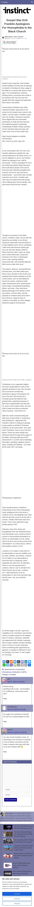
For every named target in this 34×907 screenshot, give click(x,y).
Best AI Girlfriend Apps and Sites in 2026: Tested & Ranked (21, 865)
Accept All (17, 894)
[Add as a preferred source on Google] (9, 42)
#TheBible (12, 674)
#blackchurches (10, 669)
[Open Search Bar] (32, 2)
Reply (5, 698)
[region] (17, 891)
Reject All (17, 903)
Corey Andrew (18, 36)
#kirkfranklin (16, 672)
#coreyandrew (20, 669)
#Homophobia (6, 672)
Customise (17, 898)
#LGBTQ (23, 672)
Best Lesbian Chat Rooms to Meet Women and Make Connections (22, 874)
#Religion (5, 674)
